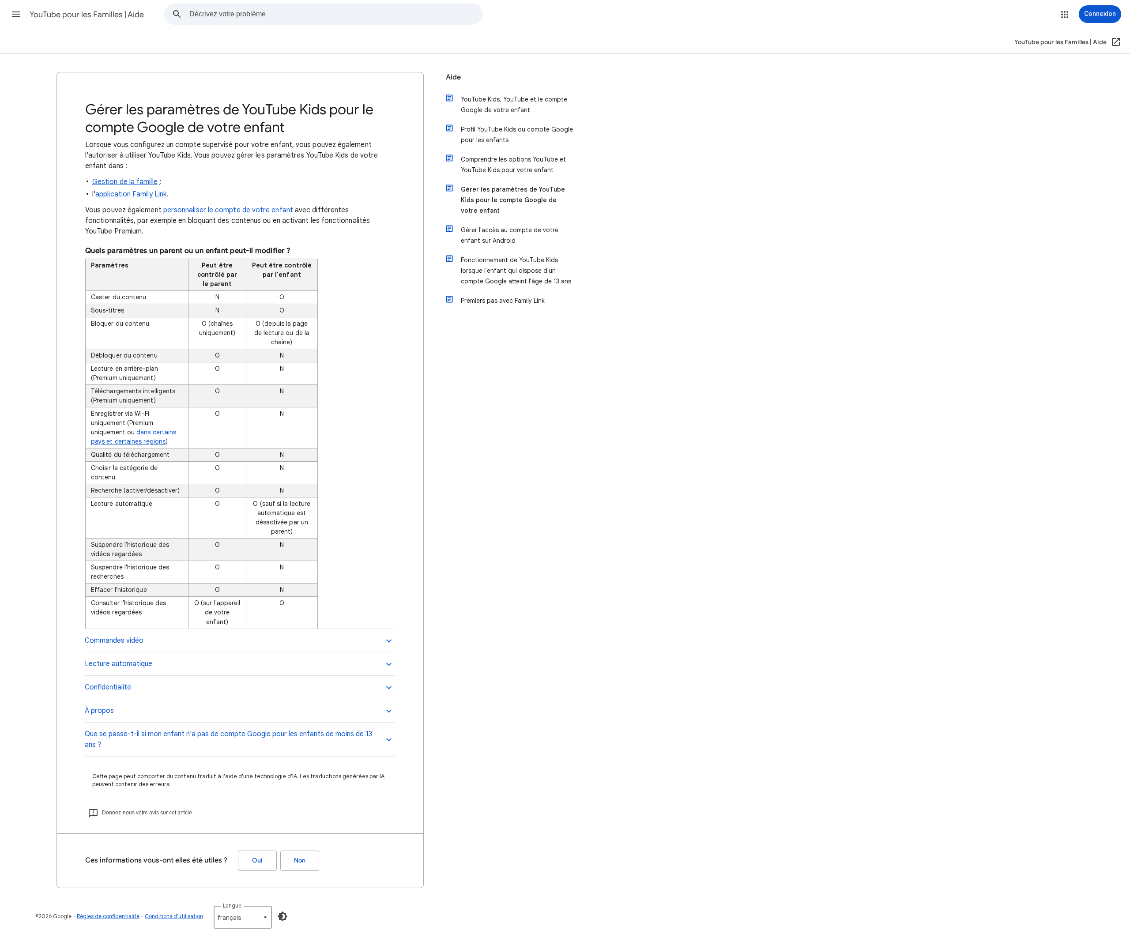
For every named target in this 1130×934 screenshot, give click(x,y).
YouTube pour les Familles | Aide (87, 14)
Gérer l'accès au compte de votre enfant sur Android (509, 235)
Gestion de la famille (125, 181)
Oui (257, 860)
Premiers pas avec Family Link (503, 301)
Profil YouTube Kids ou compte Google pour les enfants (517, 134)
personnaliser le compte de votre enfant (228, 210)
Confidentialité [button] (108, 687)
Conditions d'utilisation (174, 916)
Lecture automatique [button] (118, 663)
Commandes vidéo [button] (114, 640)
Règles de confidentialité (108, 916)
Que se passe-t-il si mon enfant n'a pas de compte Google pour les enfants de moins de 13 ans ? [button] (228, 739)
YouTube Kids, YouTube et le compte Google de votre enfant (514, 104)
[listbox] (243, 917)
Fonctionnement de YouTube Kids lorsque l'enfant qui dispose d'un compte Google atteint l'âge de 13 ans (516, 270)
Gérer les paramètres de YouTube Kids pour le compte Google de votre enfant (513, 200)
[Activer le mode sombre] (282, 916)
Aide (453, 77)
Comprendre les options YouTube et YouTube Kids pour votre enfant (513, 164)
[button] (15, 14)
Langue (232, 905)
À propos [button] (99, 710)
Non (299, 860)
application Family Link (130, 194)
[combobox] (335, 14)
